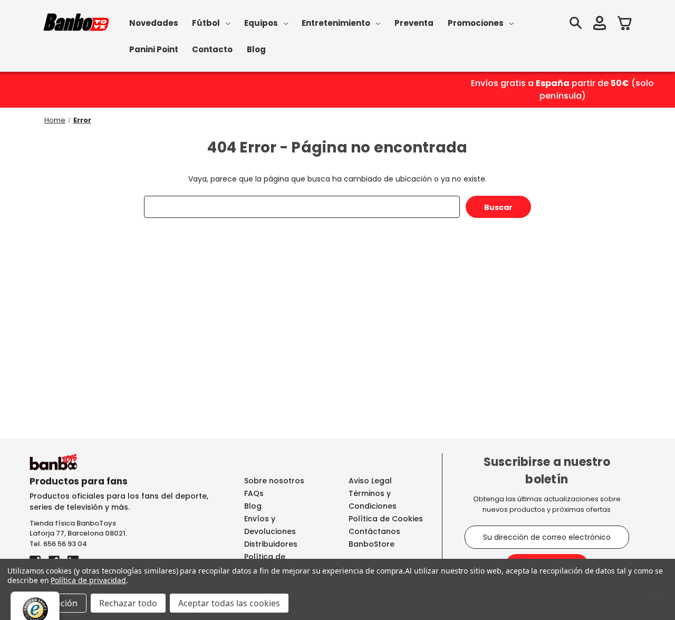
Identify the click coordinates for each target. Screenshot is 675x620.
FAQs (254, 493)
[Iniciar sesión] (599, 24)
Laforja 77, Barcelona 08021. (78, 533)
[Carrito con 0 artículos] (625, 24)
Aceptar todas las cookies (229, 603)
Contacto (212, 49)
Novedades (153, 22)
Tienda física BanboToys (73, 523)
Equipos (261, 22)
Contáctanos (374, 531)
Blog (256, 49)
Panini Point (153, 49)
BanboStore (371, 544)
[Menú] (658, 598)
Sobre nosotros (274, 480)
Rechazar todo (128, 603)
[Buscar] (575, 24)
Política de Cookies (386, 518)
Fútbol (206, 22)
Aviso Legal (370, 480)
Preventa (413, 22)
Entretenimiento (336, 22)
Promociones (476, 22)
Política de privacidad (88, 580)
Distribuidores (270, 544)
